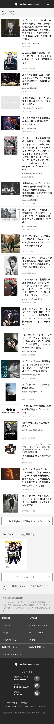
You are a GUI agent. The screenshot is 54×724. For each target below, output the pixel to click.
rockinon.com (27, 4)
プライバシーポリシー (11, 706)
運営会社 (42, 706)
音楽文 (32, 640)
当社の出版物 (35, 647)
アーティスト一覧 (25, 576)
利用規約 (24, 703)
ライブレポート (36, 632)
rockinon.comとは (10, 703)
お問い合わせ (29, 706)
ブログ (5, 632)
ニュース (6, 625)
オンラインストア (10, 654)
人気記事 (33, 618)
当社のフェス (8, 647)
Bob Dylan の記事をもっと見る (25, 521)
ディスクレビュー (10, 640)
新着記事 (6, 618)
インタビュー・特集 (38, 625)
